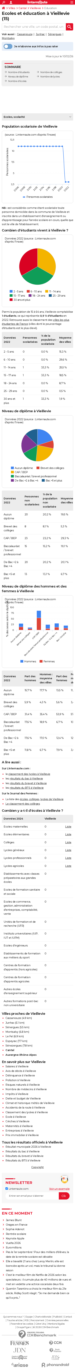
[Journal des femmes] (20, 1343)
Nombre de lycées (50, 76)
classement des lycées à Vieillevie (29, 774)
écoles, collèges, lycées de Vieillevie (42, 799)
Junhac (40, 34)
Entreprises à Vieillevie (19, 1130)
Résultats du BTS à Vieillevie (22, 1160)
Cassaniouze (25, 34)
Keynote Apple (15, 1238)
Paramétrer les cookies (22, 1324)
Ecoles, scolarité (14, 117)
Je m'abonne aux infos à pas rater (36, 46)
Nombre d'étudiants (18, 72)
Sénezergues (13, 1045)
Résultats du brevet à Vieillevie (24, 1156)
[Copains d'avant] (20, 1357)
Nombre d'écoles (17, 81)
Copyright (37, 1167)
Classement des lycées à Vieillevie (26, 1112)
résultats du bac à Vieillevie (26, 778)
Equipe (29, 1317)
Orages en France (16, 1224)
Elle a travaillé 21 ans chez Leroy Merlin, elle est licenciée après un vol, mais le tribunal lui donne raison (35, 1266)
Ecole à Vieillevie (15, 1116)
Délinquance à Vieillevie (20, 1075)
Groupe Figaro (24, 1327)
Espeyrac (11, 1041)
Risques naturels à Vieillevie (22, 1084)
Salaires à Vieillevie (17, 1066)
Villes (12, 8)
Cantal (22, 8)
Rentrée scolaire (16, 1234)
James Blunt (14, 1220)
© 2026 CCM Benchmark (46, 1327)
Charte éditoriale (43, 1317)
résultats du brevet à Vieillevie (28, 783)
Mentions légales (56, 1324)
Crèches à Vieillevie (17, 1121)
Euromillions (14, 1247)
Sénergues (55, 34)
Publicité (57, 1317)
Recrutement (37, 1320)
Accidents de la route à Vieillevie (25, 1107)
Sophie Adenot (15, 1229)
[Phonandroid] (55, 1365)
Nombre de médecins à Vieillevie (26, 1089)
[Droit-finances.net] (55, 1350)
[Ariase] (20, 1365)
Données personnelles (57, 1320)
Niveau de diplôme (18, 76)
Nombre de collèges (51, 72)
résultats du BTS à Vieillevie (27, 787)
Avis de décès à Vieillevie (20, 1071)
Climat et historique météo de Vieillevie (29, 1103)
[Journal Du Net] (20, 1350)
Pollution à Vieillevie (17, 1080)
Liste (68, 826)
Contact (68, 1317)
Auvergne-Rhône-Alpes (20, 1054)
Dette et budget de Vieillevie (23, 1098)
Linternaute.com (18, 1188)
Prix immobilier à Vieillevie (22, 1135)
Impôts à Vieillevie (16, 1094)
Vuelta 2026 (13, 1243)
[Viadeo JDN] (55, 1357)
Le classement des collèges (22, 803)
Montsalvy (8, 38)
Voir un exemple (59, 1188)
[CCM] (55, 1343)
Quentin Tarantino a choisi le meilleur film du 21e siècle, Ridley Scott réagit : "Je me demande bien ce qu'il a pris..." (37, 1293)
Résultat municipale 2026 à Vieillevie (28, 1146)
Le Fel (9, 1036)
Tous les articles (15, 1320)
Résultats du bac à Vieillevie (22, 1151)
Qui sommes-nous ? (13, 1317)
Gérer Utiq (40, 1324)
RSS (27, 1320)
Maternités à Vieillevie (19, 1126)
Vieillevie (35, 8)
